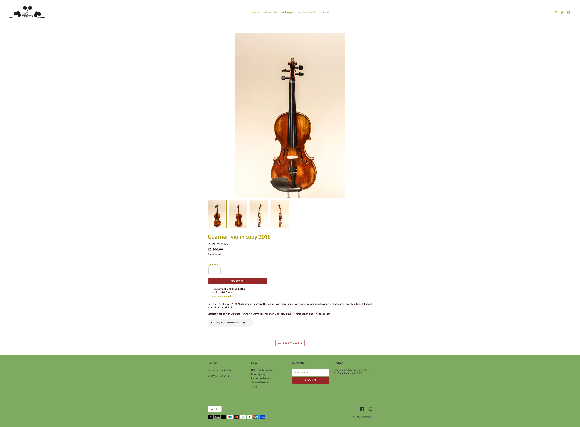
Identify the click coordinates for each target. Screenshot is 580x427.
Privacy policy (258, 374)
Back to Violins (292, 343)
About (254, 386)
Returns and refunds (261, 378)
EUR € (214, 408)
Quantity (213, 264)
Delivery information (262, 370)
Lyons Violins (366, 417)
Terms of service (259, 382)
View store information (222, 296)
